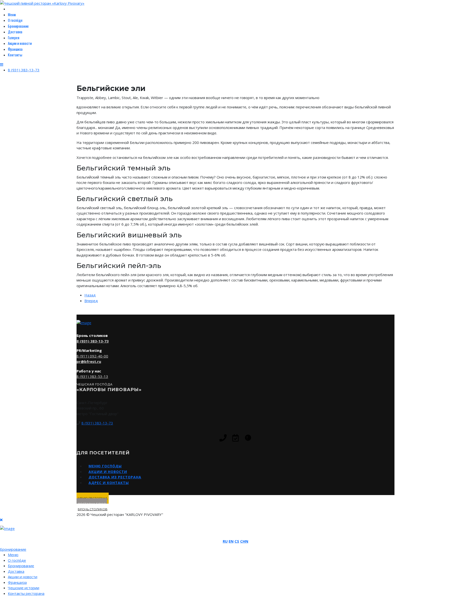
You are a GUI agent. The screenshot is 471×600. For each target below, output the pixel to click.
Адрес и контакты (109, 482)
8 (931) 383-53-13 (92, 376)
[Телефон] (223, 438)
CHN (244, 541)
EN (231, 541)
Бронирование (18, 26)
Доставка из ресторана (115, 477)
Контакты (15, 54)
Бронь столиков (92, 509)
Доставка (15, 31)
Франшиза (15, 49)
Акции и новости (20, 43)
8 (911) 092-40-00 (92, 356)
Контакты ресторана (26, 593)
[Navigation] (1, 64)
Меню (12, 14)
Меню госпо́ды (105, 466)
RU (225, 541)
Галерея (13, 37)
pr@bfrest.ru (89, 361)
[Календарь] (235, 438)
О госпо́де (15, 20)
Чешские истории (23, 587)
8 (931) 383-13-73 (23, 69)
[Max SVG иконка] (248, 437)
